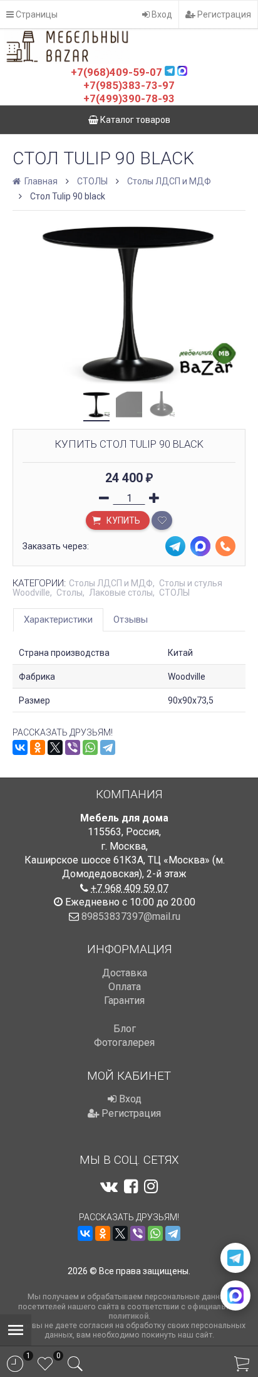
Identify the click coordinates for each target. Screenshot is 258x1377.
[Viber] (72, 747)
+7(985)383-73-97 (129, 85)
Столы (69, 593)
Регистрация (223, 14)
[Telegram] (107, 747)
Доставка (124, 973)
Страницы (36, 14)
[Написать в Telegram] (235, 1258)
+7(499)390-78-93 (129, 98)
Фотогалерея (124, 1042)
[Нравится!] (162, 520)
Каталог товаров (134, 120)
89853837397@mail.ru (130, 916)
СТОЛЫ (92, 181)
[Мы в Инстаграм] (151, 1186)
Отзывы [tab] (130, 619)
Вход (161, 14)
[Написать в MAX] (235, 1295)
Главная (40, 181)
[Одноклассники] (37, 747)
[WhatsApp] (90, 747)
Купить (122, 520)
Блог (124, 1029)
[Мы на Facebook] (131, 1186)
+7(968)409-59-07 (116, 72)
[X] (55, 747)
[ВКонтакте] (20, 747)
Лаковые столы (121, 593)
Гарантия (124, 1000)
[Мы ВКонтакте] (109, 1186)
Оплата (124, 987)
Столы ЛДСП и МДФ (169, 181)
